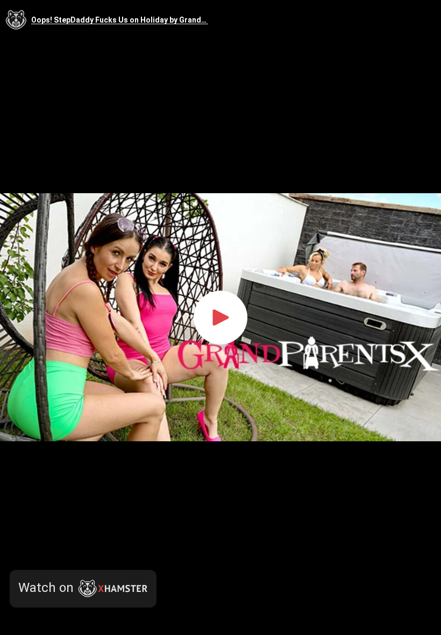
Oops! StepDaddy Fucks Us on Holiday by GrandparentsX (119, 20)
